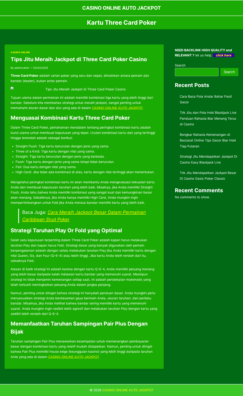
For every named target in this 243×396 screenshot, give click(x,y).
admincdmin (21, 67)
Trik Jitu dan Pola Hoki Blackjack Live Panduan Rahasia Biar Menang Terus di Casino (208, 118)
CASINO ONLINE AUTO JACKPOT (128, 390)
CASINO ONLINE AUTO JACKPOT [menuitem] (117, 108)
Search (180, 65)
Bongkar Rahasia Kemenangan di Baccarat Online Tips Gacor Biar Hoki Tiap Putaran (208, 140)
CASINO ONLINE (20, 52)
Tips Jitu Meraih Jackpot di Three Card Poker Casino (79, 59)
